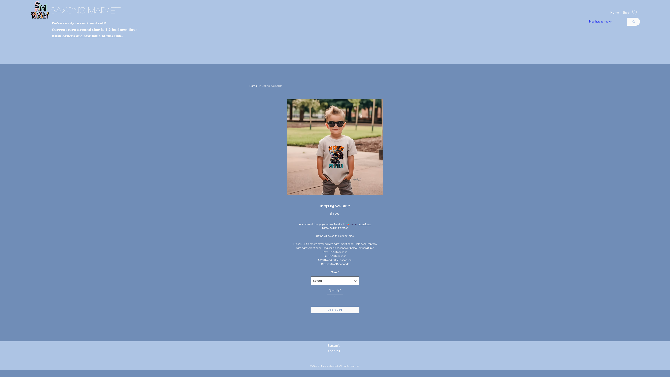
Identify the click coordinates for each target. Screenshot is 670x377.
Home (253, 85)
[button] (626, 12)
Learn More (364, 224)
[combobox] (335, 280)
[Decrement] (329, 297)
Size (335, 272)
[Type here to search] (633, 22)
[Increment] (340, 297)
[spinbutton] (335, 297)
